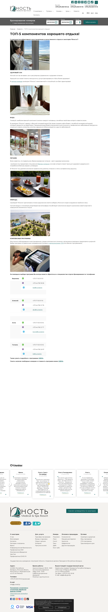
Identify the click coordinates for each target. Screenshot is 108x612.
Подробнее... (47, 604)
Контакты (36, 15)
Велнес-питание (43, 164)
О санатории (14, 534)
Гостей (77, 19)
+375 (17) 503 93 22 (62, 7)
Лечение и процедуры (70, 534)
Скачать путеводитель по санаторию (82, 511)
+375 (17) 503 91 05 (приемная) (20, 579)
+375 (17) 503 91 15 (76, 7)
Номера (55, 534)
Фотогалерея (14, 539)
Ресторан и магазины (17, 543)
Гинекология (66, 537)
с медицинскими (54, 243)
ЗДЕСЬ (41, 358)
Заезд (48, 19)
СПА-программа (86, 541)
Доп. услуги (39, 534)
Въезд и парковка (41, 539)
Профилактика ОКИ (16, 550)
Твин (54, 543)
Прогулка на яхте (40, 545)
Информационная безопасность (21, 548)
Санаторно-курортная (88, 537)
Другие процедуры (68, 545)
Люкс (55, 539)
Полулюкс (56, 537)
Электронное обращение (18, 552)
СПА (62, 243)
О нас (12, 537)
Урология (65, 541)
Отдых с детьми (40, 541)
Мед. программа (86, 539)
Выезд (63, 19)
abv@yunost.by (38, 310)
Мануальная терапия (69, 539)
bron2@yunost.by (38, 332)
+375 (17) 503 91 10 (91, 7)
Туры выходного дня (87, 543)
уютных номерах (16, 81)
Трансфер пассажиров (42, 537)
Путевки (83, 534)
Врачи (12, 545)
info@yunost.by (15, 584)
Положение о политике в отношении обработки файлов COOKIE (19, 589)
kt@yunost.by (37, 354)
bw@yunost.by (37, 287)
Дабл (54, 545)
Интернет (38, 543)
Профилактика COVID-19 (18, 556)
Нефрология (66, 543)
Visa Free (13, 554)
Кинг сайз (56, 548)
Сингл (55, 541)
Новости (76, 11)
